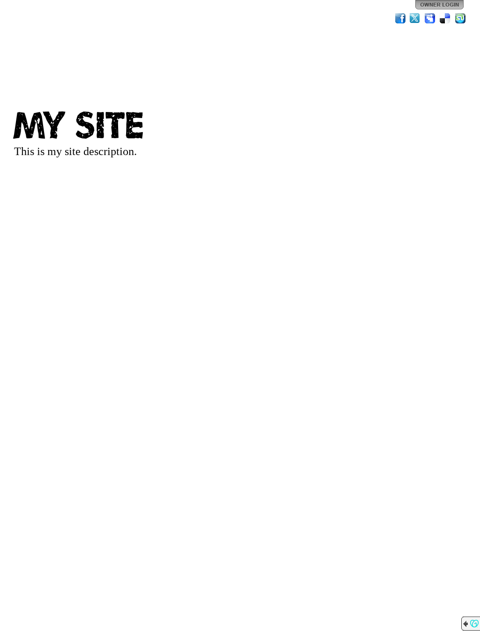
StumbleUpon (460, 18)
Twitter (415, 18)
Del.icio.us (445, 18)
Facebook (400, 18)
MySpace (430, 18)
